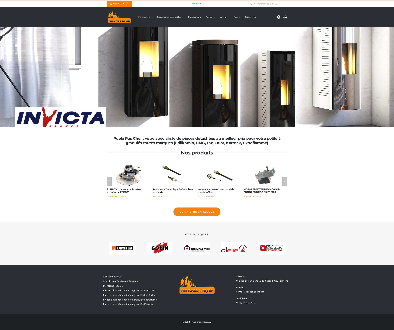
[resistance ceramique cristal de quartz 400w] (219, 166)
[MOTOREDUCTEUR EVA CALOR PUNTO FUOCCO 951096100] (265, 166)
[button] (109, 181)
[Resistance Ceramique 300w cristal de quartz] (174, 166)
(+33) (246, 302)
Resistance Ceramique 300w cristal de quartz (173, 191)
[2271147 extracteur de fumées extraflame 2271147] (128, 166)
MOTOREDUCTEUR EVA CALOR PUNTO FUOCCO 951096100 (261, 191)
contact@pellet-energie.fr (250, 291)
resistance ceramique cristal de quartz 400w (216, 191)
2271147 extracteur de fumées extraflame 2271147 (124, 191)
